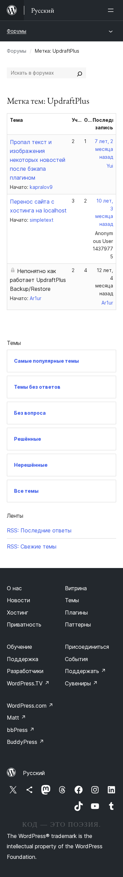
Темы (72, 600)
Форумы (16, 31)
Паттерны (78, 624)
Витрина (76, 588)
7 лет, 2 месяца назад (104, 149)
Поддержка (22, 659)
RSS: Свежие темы (31, 546)
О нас (14, 588)
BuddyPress (25, 741)
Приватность (24, 624)
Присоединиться (87, 646)
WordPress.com (30, 705)
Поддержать (85, 671)
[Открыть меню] (112, 10)
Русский (34, 773)
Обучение (19, 646)
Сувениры (81, 683)
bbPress (21, 729)
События (76, 659)
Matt (16, 717)
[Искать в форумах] (79, 72)
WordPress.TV (28, 683)
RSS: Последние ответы (39, 530)
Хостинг (17, 612)
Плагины (76, 612)
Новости (18, 600)
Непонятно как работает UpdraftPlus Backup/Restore (38, 280)
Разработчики (25, 671)
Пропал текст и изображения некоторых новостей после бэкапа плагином (37, 160)
